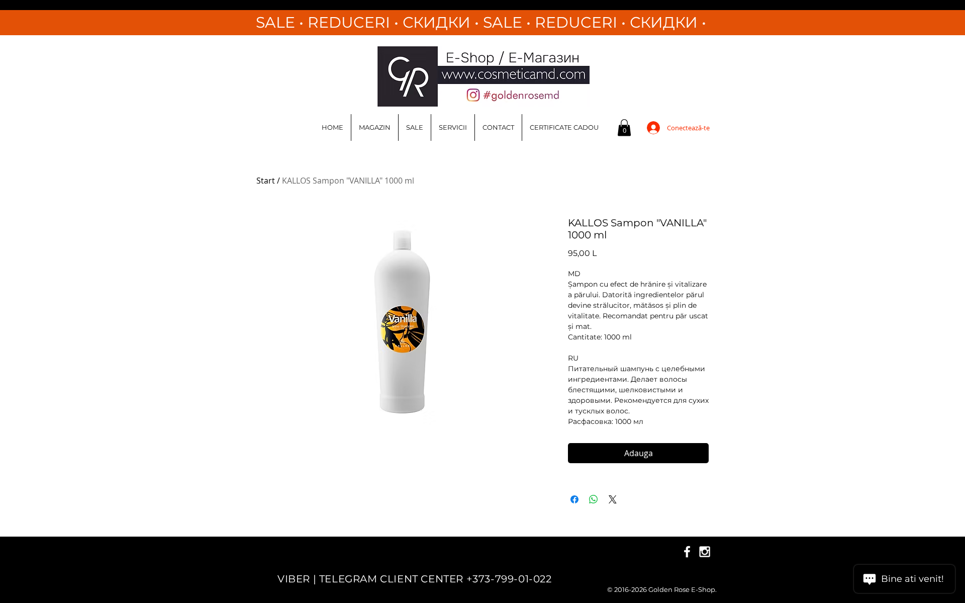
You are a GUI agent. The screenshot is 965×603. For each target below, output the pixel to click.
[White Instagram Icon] (704, 551)
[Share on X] (613, 499)
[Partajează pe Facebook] (574, 499)
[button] (624, 127)
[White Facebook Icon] (687, 551)
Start (265, 180)
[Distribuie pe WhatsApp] (594, 499)
